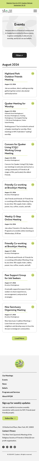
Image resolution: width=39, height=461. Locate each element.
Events (5, 380)
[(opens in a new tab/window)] (3, 447)
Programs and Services (11, 392)
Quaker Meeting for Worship (15, 105)
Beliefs (5, 388)
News (4, 384)
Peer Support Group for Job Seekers (15, 276)
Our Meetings (7, 376)
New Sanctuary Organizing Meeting (15, 308)
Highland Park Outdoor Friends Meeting (13, 76)
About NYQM (7, 396)
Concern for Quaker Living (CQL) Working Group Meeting (15, 149)
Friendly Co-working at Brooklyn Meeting (16, 186)
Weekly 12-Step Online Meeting (13, 218)
